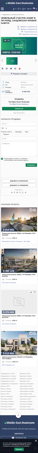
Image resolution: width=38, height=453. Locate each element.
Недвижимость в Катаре (8, 378)
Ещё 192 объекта (19, 113)
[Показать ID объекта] (15, 68)
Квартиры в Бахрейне (27, 383)
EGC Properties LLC (8, 365)
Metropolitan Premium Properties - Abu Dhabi (16, 241)
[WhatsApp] (23, 192)
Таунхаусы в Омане (26, 401)
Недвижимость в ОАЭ (8, 373)
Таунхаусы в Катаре (26, 404)
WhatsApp (18, 132)
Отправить (31, 165)
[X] (17, 192)
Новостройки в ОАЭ (26, 386)
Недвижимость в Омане (8, 376)
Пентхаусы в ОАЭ (6, 399)
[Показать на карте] (2, 68)
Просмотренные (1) (30, 32)
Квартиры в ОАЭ (25, 373)
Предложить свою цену (29, 34)
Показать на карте (20, 74)
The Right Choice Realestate (19, 104)
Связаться (19, 108)
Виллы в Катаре (6, 391)
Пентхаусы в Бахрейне (8, 409)
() (28, 26)
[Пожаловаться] (19, 68)
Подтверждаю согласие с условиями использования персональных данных (16, 159)
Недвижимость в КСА (7, 381)
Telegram (6, 134)
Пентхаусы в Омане (7, 401)
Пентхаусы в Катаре (7, 404)
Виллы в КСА (5, 394)
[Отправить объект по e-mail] (11, 68)
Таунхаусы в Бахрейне (27, 409)
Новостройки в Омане (27, 389)
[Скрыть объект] (6, 68)
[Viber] (20, 192)
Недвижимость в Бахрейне (9, 383)
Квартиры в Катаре (26, 378)
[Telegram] (25, 192)
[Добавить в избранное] (34, 209)
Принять (19, 449)
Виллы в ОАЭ (5, 386)
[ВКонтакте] (12, 192)
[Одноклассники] (14, 192)
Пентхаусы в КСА (6, 406)
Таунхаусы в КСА (25, 406)
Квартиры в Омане (26, 376)
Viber (26, 132)
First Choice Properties (9, 282)
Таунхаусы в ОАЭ (25, 399)
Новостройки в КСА (26, 394)
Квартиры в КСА (25, 381)
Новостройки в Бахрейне (28, 396)
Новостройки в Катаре (27, 391)
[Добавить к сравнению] (31, 209)
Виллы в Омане (6, 389)
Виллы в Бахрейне (7, 396)
